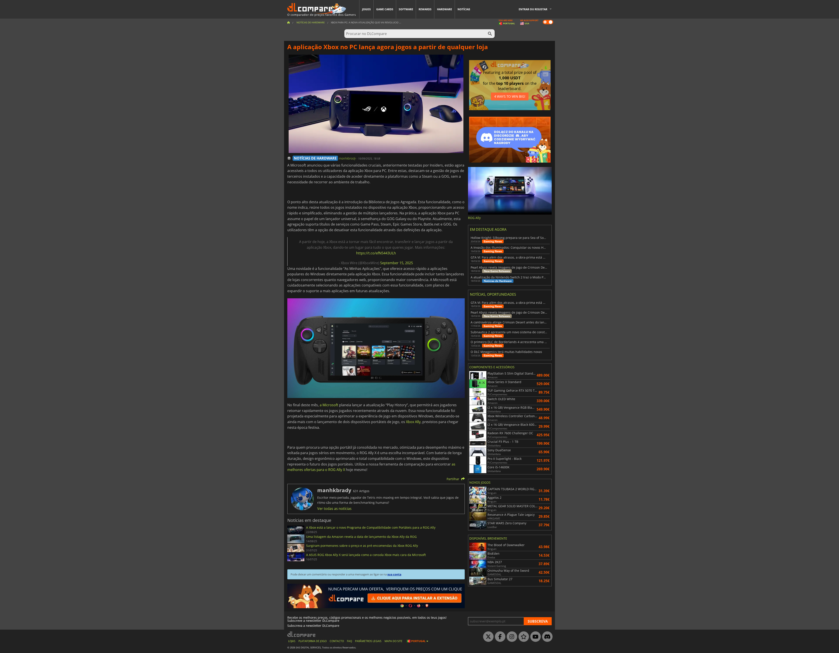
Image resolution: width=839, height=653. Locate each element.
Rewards (425, 9)
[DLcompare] (301, 634)
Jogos (366, 9)
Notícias (464, 9)
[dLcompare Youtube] (534, 636)
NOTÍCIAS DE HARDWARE (315, 158)
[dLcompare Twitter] (487, 636)
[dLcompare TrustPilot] (522, 636)
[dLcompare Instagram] (510, 636)
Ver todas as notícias (334, 508)
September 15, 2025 (396, 263)
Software (406, 9)
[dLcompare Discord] (546, 636)
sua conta (394, 574)
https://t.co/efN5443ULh (376, 253)
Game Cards (384, 9)
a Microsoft (329, 405)
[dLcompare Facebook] (499, 636)
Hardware (444, 9)
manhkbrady (348, 158)
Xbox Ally (413, 421)
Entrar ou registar (533, 9)
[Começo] (288, 22)
